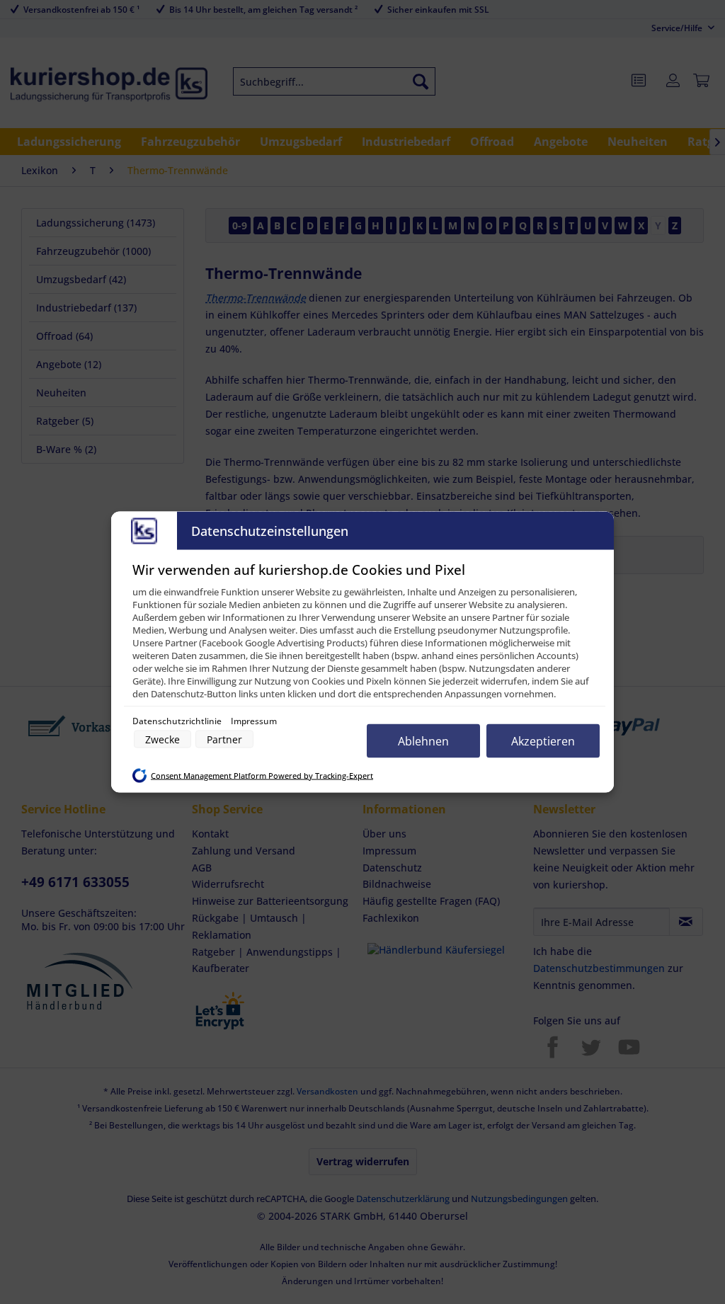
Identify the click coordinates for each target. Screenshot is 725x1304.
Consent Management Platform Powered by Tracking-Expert (262, 775)
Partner (224, 739)
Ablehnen (423, 741)
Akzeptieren (543, 741)
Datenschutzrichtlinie (178, 721)
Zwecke (162, 739)
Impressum (254, 721)
